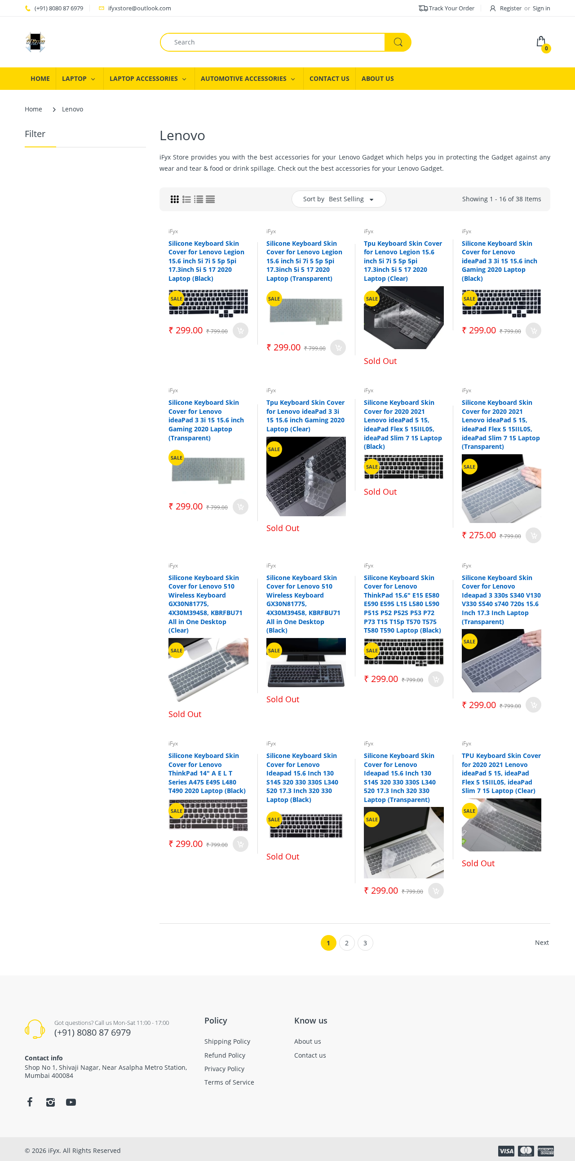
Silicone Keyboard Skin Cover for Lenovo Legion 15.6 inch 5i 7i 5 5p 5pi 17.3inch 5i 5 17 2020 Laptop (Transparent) (304, 261)
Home (33, 109)
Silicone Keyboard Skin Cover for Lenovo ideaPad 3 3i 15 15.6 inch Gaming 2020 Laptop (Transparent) (206, 420)
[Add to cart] (240, 330)
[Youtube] (71, 1102)
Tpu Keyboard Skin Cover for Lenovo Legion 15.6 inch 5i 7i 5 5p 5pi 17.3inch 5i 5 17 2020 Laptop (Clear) (403, 261)
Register (511, 8)
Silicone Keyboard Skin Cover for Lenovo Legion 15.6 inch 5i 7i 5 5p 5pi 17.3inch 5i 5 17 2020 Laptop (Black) (206, 261)
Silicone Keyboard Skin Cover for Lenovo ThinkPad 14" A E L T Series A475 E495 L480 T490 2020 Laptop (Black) (207, 773)
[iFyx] (35, 41)
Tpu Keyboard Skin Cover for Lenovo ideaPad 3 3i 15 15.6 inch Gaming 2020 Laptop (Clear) (305, 415)
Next (542, 942)
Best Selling (346, 199)
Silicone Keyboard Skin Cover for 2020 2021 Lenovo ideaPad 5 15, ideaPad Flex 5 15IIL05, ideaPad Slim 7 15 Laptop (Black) (403, 424)
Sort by (313, 199)
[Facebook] (30, 1102)
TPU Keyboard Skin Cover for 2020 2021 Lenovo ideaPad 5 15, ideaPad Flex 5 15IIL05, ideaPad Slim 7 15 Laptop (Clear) (501, 773)
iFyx (173, 231)
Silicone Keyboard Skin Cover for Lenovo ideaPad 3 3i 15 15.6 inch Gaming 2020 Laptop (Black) (499, 261)
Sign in (541, 8)
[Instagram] (50, 1102)
